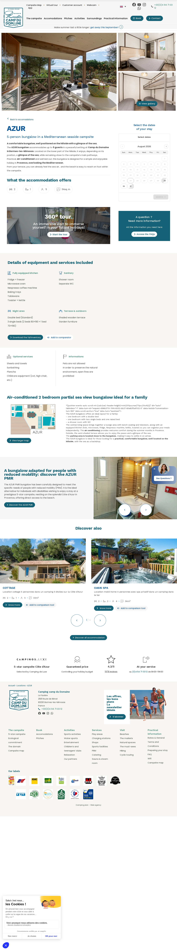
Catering (96, 754)
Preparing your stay (158, 750)
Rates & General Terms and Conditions (156, 742)
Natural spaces (128, 742)
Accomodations (53, 18)
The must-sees (128, 746)
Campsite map (16, 750)
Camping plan (82, 805)
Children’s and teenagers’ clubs (72, 748)
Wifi (149, 758)
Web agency (95, 805)
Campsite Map (34, 5)
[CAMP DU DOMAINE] (11, 797)
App (30, 7)
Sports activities (72, 734)
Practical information (116, 18)
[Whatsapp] (139, 8)
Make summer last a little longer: (72, 27)
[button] (125, 510)
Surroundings (94, 18)
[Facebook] (134, 4)
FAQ (150, 754)
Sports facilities (100, 746)
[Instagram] (144, 4)
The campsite (34, 18)
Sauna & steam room (100, 760)
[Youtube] (139, 4)
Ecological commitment (15, 740)
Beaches (124, 734)
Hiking (123, 750)
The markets (126, 738)
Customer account (72, 5)
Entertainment (71, 742)
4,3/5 (111, 666)
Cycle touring (127, 754)
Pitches (68, 18)
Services (97, 730)
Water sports (71, 738)
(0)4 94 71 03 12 (140, 671)
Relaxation (69, 754)
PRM (94, 750)
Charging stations (101, 738)
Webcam (91, 5)
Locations (21, 685)
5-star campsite (16, 734)
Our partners (70, 758)
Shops (95, 742)
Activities (79, 18)
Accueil (11, 685)
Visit (122, 730)
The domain (14, 746)
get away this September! (104, 27)
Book (39, 730)
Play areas (97, 734)
